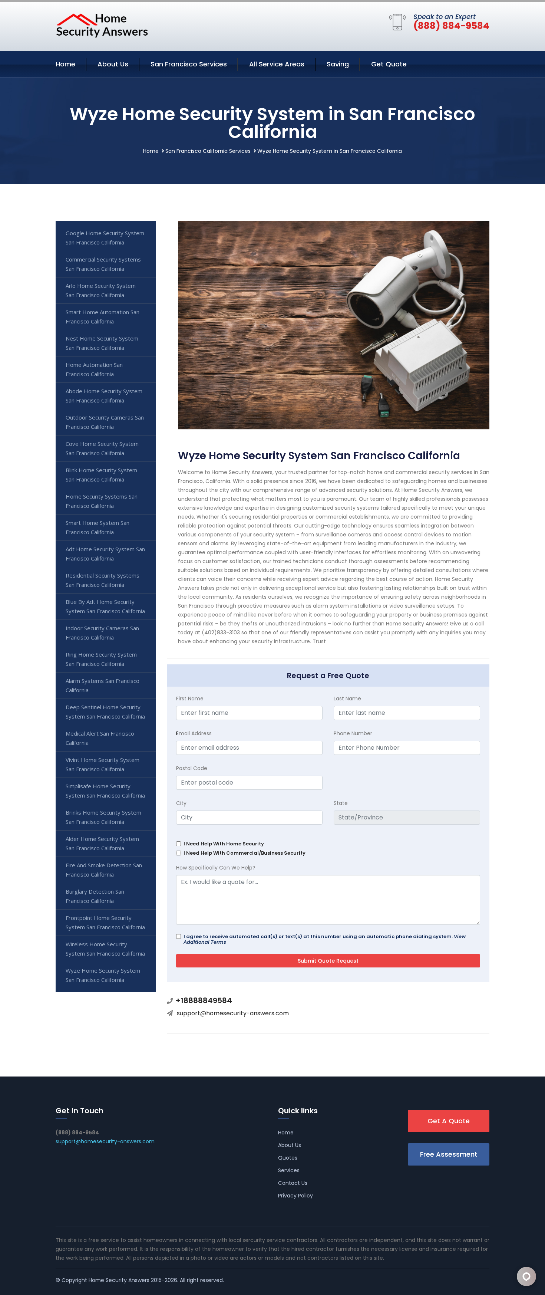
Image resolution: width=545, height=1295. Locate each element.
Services (289, 1170)
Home (65, 64)
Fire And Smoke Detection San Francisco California (104, 869)
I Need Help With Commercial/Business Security (244, 853)
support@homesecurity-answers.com (233, 1013)
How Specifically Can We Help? (215, 867)
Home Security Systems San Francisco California (102, 501)
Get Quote (389, 64)
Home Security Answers (119, 1280)
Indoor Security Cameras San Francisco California (102, 632)
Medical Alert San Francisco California (100, 738)
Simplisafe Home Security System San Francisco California (105, 790)
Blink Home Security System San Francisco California (101, 474)
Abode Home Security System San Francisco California (104, 395)
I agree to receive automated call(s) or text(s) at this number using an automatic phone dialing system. (325, 939)
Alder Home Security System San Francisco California (102, 843)
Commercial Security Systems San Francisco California (103, 264)
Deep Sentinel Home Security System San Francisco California (105, 711)
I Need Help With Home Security (224, 844)
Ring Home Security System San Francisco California (101, 659)
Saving (338, 64)
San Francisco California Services (208, 151)
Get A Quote (448, 1120)
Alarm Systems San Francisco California (102, 685)
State (341, 803)
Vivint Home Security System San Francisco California (102, 764)
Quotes (287, 1157)
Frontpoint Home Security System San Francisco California (105, 922)
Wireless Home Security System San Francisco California (105, 948)
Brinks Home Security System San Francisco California (103, 817)
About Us (113, 64)
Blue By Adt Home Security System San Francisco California (105, 606)
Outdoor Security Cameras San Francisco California (105, 422)
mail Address (194, 733)
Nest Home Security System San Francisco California (102, 343)
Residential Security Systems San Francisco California (102, 580)
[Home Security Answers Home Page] (102, 25)
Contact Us (292, 1183)
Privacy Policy (295, 1195)
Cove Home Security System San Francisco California (102, 448)
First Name (190, 698)
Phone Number (353, 733)
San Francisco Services (189, 64)
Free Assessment (449, 1154)
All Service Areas (276, 64)
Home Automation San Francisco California (94, 369)
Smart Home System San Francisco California (97, 527)
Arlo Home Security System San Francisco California (101, 290)
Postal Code (191, 768)
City (181, 803)
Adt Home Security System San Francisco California (105, 553)
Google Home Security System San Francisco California (105, 237)
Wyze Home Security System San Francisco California (103, 975)
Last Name (347, 698)
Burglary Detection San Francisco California (95, 896)
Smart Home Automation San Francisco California (102, 316)
